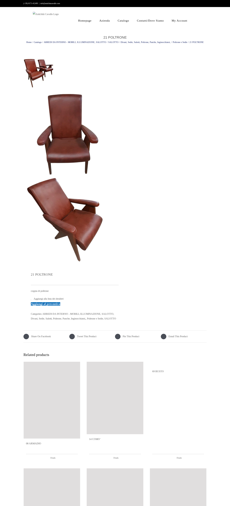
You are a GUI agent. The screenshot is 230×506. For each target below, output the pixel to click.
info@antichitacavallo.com (50, 3)
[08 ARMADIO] (52, 400)
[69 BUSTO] (178, 364)
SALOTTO (110, 318)
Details (53, 458)
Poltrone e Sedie (95, 318)
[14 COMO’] (115, 398)
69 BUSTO (158, 371)
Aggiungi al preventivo (45, 304)
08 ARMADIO (33, 443)
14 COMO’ (95, 439)
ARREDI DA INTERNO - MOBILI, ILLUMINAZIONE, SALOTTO (77, 314)
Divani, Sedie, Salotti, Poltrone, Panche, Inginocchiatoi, (58, 318)
